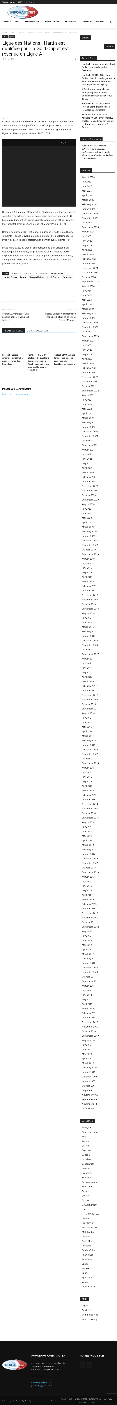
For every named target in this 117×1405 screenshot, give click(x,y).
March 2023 (88, 363)
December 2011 (90, 967)
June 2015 (87, 776)
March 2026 (88, 199)
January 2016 (88, 745)
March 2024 (88, 308)
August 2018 (88, 613)
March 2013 (88, 899)
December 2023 (90, 322)
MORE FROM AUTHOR (37, 331)
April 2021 (87, 467)
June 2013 (87, 885)
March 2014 (88, 844)
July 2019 (86, 563)
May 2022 (87, 408)
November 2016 (90, 699)
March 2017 (88, 681)
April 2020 (87, 522)
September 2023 (90, 336)
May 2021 (87, 463)
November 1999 (90, 1094)
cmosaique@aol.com (41, 1382)
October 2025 (89, 222)
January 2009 (88, 1081)
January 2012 (88, 963)
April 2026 (87, 195)
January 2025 (88, 263)
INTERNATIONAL (90, 1213)
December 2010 (90, 1022)
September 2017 (90, 654)
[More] (26, 66)
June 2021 (87, 458)
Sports (21, 32)
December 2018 (90, 595)
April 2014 (87, 840)
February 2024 (89, 313)
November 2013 (90, 863)
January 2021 (88, 481)
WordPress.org (89, 1319)
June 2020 (87, 513)
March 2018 (88, 626)
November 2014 (90, 808)
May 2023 (87, 354)
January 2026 (88, 208)
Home (4, 32)
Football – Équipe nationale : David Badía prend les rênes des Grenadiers (98, 67)
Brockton (86, 1150)
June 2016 (87, 722)
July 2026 (86, 181)
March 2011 (88, 1008)
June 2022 (87, 404)
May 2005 (87, 1090)
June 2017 (87, 667)
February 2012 (89, 958)
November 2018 (90, 599)
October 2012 (89, 922)
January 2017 (88, 690)
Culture (86, 1168)
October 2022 (89, 386)
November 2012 (90, 917)
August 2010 (88, 1040)
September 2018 (90, 608)
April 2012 (87, 949)
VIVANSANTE (88, 1286)
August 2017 (88, 658)
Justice (85, 1218)
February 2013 (89, 904)
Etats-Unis (87, 1186)
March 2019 (88, 581)
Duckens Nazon (56, 273)
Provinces (87, 1259)
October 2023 (89, 331)
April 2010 (87, 1058)
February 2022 (89, 422)
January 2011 (88, 1017)
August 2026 (88, 177)
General (86, 1200)
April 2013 (87, 894)
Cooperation (88, 1163)
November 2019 (90, 545)
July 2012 (86, 935)
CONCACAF (27, 273)
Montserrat (66, 277)
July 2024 (86, 290)
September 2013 (90, 872)
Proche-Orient (89, 1250)
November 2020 (90, 490)
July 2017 (86, 663)
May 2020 (87, 517)
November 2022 (90, 381)
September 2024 (90, 281)
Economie (87, 1172)
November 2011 (90, 972)
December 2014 (90, 804)
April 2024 (87, 304)
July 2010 (86, 1044)
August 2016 (88, 713)
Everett (85, 1195)
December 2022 (90, 377)
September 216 (90, 1099)
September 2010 (90, 1035)
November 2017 (90, 645)
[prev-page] (4, 376)
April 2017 (87, 676)
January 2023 (88, 372)
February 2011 (89, 1013)
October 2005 (89, 1085)
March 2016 (88, 735)
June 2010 (87, 1049)
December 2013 (90, 858)
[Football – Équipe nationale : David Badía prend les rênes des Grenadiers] (13, 344)
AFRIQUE (86, 1127)
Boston (85, 1145)
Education (87, 1177)
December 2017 (90, 640)
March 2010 (88, 1063)
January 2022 (88, 427)
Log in (85, 1305)
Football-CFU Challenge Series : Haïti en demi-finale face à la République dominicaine (97, 106)
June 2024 (87, 295)
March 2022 (88, 417)
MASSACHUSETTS (91, 1227)
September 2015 (90, 763)
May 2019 (87, 572)
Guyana (23, 277)
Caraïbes (86, 1159)
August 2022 (88, 395)
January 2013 (88, 908)
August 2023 (88, 340)
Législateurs (88, 1222)
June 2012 (87, 940)
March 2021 (88, 472)
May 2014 (87, 835)
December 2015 (90, 749)
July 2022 (86, 399)
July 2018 (86, 617)
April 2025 (87, 249)
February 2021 (89, 477)
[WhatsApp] (12, 66)
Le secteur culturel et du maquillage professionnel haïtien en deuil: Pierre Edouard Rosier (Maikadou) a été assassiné (97, 152)
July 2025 (86, 236)
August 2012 (88, 931)
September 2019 (90, 554)
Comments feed (90, 1314)
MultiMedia (88, 1232)
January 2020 (88, 536)
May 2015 (87, 781)
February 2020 (89, 531)
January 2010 (88, 1072)
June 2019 (87, 567)
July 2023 (86, 345)
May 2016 (87, 726)
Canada (86, 1154)
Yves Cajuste (87, 145)
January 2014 (88, 854)
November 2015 (90, 754)
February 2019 (89, 586)
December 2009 (90, 1076)
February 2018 (89, 631)
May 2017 (87, 672)
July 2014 (86, 826)
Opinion (86, 1236)
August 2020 (88, 504)
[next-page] (9, 376)
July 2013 (86, 881)
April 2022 (87, 413)
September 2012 (90, 926)
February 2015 (89, 795)
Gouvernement (89, 1204)
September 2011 (90, 981)
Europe (85, 1191)
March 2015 (88, 790)
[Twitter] (113, 2)
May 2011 (87, 999)
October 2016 (89, 704)
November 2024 (90, 272)
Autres (85, 1141)
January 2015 (88, 799)
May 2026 (87, 190)
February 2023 (89, 367)
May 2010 (87, 1053)
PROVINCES (88, 1254)
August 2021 (88, 449)
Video (85, 1282)
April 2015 (87, 785)
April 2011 (87, 1003)
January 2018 (88, 636)
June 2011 (87, 994)
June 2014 (87, 831)
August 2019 (88, 558)
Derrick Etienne (41, 273)
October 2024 (89, 277)
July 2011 (86, 990)
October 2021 (89, 440)
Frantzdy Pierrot (10, 277)
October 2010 (89, 1031)
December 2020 (90, 486)
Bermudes (15, 273)
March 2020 (88, 526)
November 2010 (90, 1026)
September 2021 (90, 445)
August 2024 (88, 286)
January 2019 (88, 590)
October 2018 (89, 604)
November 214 (89, 1103)
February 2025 (89, 258)
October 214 (88, 1108)
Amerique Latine (90, 1132)
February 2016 (89, 740)
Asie (84, 1136)
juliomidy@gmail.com (41, 1385)
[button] (111, 21)
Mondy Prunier (53, 277)
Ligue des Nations (36, 277)
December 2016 (90, 695)
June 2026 (87, 186)
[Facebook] (109, 2)
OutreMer (87, 1241)
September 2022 (90, 390)
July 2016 (86, 717)
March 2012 (88, 954)
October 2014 (89, 813)
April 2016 (87, 731)
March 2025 (88, 254)
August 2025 (88, 231)
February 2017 (89, 685)
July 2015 (86, 772)
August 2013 (88, 876)
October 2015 (89, 758)
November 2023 (90, 327)
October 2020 (89, 495)
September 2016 (90, 708)
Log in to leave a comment (15, 394)
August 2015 (88, 767)
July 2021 (86, 454)
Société (85, 1268)
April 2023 (87, 358)
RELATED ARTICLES (13, 331)
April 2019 (87, 576)
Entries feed (88, 1310)
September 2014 (90, 817)
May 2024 (87, 299)
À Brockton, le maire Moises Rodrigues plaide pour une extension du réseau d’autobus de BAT (97, 94)
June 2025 (87, 240)
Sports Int (87, 1277)
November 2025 (90, 218)
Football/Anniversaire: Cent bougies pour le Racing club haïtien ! (16, 316)
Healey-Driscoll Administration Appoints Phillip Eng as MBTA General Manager (60, 316)
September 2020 (90, 499)
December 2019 (90, 540)
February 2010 (89, 1067)
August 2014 (88, 822)
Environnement (90, 1182)
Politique (86, 1245)
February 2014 (89, 849)
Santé (85, 1263)
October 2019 (89, 549)
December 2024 (90, 268)
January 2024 (88, 317)
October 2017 (89, 649)
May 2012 (87, 944)
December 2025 (90, 213)
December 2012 (90, 913)
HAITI (13, 32)
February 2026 (89, 204)
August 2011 (88, 985)
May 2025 (87, 245)
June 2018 (87, 622)
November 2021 (90, 436)
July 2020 (86, 508)
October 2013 (89, 867)
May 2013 (87, 890)
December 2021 (90, 431)
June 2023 (87, 349)
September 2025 (90, 227)
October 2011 (89, 976)
